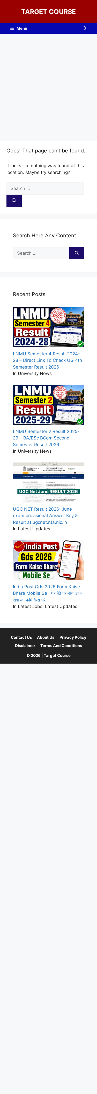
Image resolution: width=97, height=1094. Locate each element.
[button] (85, 28)
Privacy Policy (72, 637)
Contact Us (21, 637)
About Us (45, 637)
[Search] (14, 201)
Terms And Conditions (61, 645)
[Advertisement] (48, 84)
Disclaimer (25, 645)
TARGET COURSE (48, 12)
